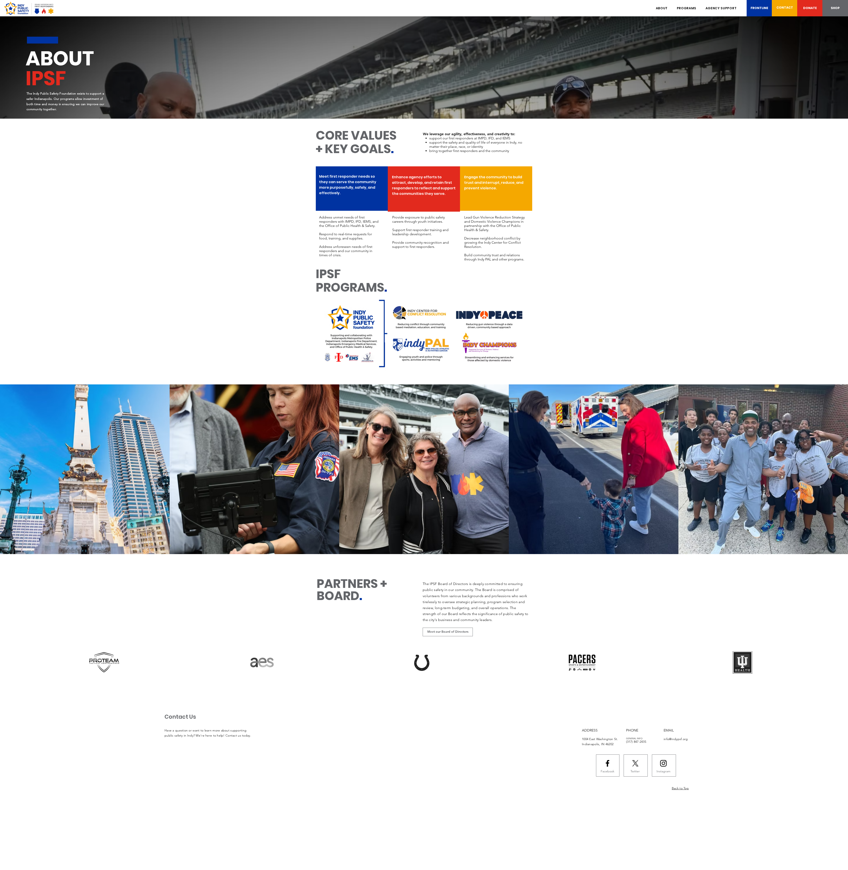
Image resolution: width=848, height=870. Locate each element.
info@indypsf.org (676, 739)
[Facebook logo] (607, 763)
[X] (635, 763)
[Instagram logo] (663, 763)
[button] (686, 8)
